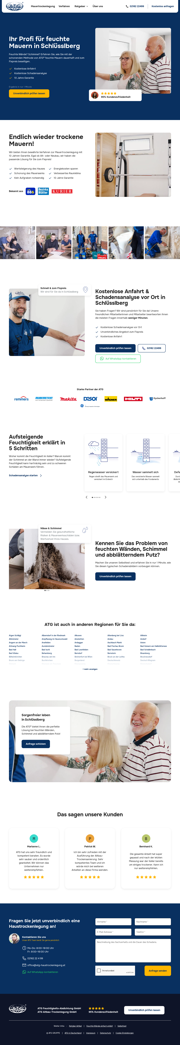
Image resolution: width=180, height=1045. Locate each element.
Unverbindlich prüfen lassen (29, 93)
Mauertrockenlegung (43, 6)
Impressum (90, 1033)
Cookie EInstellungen (125, 1033)
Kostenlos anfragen (163, 6)
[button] (81, 6)
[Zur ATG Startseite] (14, 6)
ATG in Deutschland (73, 1033)
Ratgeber (80, 6)
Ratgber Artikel (75, 1026)
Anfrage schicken (36, 743)
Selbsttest (122, 1026)
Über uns (98, 6)
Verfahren (64, 6)
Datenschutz (105, 1033)
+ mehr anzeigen (90, 669)
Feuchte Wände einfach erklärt (99, 1026)
